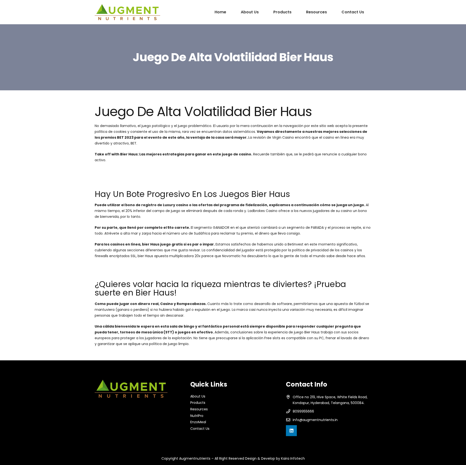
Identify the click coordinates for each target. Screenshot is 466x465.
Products (197, 402)
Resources (199, 409)
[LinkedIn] (291, 430)
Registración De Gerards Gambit (122, 266)
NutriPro (196, 415)
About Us (197, 396)
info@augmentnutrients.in (315, 419)
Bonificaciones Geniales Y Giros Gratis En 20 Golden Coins (143, 171)
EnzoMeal (198, 422)
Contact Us (199, 428)
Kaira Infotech (293, 458)
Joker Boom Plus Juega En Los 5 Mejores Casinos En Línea (143, 176)
